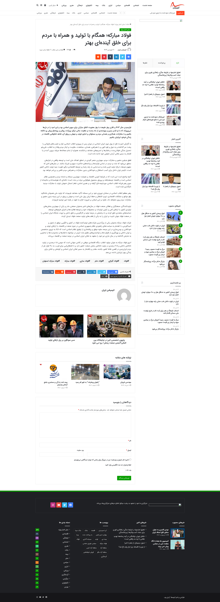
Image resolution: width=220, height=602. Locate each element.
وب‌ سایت (80, 450)
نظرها (145, 62)
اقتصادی (127, 5)
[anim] (177, 5)
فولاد (126, 261)
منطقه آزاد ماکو (102, 552)
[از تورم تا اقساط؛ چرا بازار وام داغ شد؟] (174, 109)
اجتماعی (136, 5)
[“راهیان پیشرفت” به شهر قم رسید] (85, 372)
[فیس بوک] (128, 56)
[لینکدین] (116, 56)
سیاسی (118, 5)
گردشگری (104, 556)
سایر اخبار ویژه (120, 24)
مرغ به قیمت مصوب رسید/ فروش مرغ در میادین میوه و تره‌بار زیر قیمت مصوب (155, 252)
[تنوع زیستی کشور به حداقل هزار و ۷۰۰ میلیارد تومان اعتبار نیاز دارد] (174, 217)
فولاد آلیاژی (113, 261)
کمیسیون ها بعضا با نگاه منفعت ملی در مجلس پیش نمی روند (160, 544)
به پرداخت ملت (87, 535)
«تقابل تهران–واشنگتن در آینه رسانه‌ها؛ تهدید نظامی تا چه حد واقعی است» (153, 85)
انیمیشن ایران (122, 50)
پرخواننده (161, 62)
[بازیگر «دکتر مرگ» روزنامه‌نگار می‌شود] (174, 265)
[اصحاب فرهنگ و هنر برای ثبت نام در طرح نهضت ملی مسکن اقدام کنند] (174, 240)
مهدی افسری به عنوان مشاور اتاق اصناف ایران (160, 531)
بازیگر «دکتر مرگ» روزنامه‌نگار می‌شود (154, 263)
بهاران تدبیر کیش (101, 535)
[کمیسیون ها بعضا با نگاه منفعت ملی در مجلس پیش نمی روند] (177, 544)
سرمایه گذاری (87, 539)
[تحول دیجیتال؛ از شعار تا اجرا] (174, 98)
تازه (177, 62)
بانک (103, 5)
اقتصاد (93, 530)
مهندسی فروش (125, 382)
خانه (128, 24)
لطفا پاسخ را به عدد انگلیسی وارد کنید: (118, 465)
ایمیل (128, 450)
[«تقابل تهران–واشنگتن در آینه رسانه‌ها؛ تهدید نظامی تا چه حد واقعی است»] (174, 85)
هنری (72, 5)
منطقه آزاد (103, 548)
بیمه (97, 5)
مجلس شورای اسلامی (89, 543)
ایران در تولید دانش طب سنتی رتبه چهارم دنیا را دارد (154, 227)
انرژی (110, 5)
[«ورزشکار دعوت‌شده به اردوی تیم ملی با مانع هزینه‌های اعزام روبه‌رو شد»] (174, 120)
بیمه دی (104, 539)
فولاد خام (98, 261)
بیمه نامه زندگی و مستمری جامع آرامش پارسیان (55, 383)
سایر (66, 558)
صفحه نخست (147, 5)
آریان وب (167, 597)
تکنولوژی (89, 5)
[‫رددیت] (98, 56)
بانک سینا (78, 530)
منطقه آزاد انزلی (91, 548)
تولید (96, 539)
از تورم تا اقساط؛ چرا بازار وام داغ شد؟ (153, 107)
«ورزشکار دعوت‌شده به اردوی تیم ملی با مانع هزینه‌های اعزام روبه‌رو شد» (150, 13)
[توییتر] (122, 56)
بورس (66, 587)
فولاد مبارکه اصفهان (50, 261)
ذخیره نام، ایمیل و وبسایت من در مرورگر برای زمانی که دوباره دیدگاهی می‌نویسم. (101, 460)
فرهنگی (79, 5)
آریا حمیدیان (103, 530)
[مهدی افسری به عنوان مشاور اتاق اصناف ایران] (177, 533)
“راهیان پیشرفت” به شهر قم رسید (87, 382)
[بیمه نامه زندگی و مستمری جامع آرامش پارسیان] (53, 372)
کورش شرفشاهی (88, 552)
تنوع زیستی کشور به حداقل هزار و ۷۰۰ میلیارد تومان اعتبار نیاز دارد (153, 216)
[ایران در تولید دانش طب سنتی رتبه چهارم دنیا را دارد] (174, 229)
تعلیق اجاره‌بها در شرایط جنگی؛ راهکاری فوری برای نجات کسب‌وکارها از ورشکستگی (163, 74)
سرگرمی (65, 578)
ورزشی (64, 5)
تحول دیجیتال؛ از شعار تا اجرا (154, 94)
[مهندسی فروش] (117, 372)
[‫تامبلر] (110, 56)
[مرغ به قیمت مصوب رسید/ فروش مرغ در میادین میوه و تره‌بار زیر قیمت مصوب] (174, 253)
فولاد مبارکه (69, 261)
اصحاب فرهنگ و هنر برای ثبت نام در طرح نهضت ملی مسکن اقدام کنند (154, 240)
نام (129, 440)
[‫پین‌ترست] (104, 56)
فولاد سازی (84, 261)
